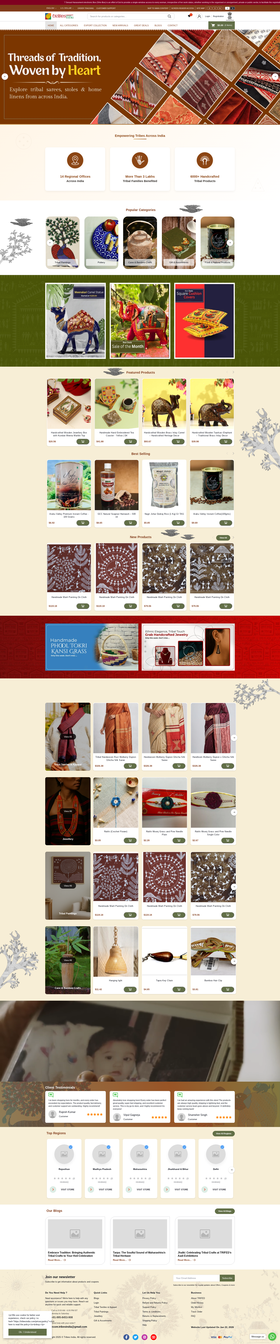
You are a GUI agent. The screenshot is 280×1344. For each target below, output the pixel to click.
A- (210, 8)
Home (51, 25)
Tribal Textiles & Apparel (105, 1307)
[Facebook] (126, 1337)
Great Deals (141, 25)
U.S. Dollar (65, 8)
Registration (218, 16)
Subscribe (227, 1278)
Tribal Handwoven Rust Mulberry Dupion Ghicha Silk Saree (115, 758)
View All (223, 538)
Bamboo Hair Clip (213, 980)
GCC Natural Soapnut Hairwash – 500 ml (117, 515)
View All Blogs (224, 1211)
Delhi (216, 1169)
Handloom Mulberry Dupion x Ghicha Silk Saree (213, 758)
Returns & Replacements (154, 1316)
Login (207, 16)
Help (144, 1325)
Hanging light (115, 980)
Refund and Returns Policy (155, 1303)
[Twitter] (135, 1337)
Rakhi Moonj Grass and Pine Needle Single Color (213, 833)
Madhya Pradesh (102, 1169)
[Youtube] (154, 1337)
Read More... (55, 1260)
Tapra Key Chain (164, 980)
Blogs (158, 25)
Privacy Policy (149, 1298)
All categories (69, 25)
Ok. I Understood (27, 1332)
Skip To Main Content (158, 8)
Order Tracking (86, 8)
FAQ (193, 1316)
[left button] (5, 76)
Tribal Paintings (101, 1311)
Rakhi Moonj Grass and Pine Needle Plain (164, 833)
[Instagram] (144, 1337)
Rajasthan (64, 1169)
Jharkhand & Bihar (178, 1169)
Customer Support (106, 8)
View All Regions (223, 1133)
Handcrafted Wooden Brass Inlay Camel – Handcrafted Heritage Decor (164, 434)
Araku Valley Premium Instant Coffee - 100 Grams (69, 515)
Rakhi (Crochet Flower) (115, 831)
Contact (173, 25)
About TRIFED (198, 1298)
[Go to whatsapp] (272, 1337)
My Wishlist (196, 1307)
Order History (197, 1303)
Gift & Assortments (103, 1320)
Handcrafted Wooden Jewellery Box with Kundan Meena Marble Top (69, 434)
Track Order (196, 1311)
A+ (220, 8)
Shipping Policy (149, 1320)
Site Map (201, 8)
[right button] (275, 76)
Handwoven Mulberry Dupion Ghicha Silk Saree (164, 758)
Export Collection (95, 25)
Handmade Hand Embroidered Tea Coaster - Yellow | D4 (116, 434)
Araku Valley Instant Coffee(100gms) (212, 514)
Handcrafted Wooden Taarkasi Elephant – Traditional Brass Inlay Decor (212, 434)
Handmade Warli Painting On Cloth (69, 597)
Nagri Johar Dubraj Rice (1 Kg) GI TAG (164, 514)
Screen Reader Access (182, 8)
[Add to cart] (82, 441)
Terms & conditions (151, 1311)
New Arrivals (120, 25)
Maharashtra (140, 1169)
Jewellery (98, 1316)
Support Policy (149, 1307)
